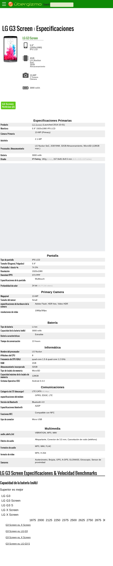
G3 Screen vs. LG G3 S (18, 544)
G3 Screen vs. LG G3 (17, 531)
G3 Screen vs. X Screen (18, 525)
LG (24, 38)
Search (46, 4)
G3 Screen (32, 38)
